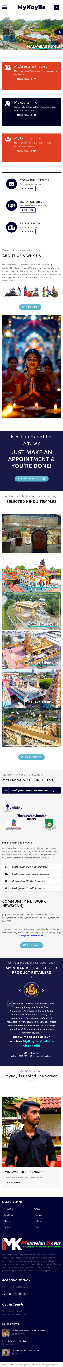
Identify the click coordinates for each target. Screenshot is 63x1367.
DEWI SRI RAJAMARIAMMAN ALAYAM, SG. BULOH (31, 651)
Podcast (8, 1227)
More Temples (33, 757)
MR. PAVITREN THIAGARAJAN (25, 1171)
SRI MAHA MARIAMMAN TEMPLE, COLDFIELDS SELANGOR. (31, 612)
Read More (27, 188)
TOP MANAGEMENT (14, 1182)
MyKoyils (31, 7)
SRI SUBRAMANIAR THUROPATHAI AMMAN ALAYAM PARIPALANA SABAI (31, 690)
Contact (37, 1227)
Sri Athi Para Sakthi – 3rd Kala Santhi (28, 1331)
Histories (38, 1215)
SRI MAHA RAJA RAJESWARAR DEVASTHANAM (31, 729)
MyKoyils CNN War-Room (31, 936)
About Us (8, 1209)
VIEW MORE (32, 307)
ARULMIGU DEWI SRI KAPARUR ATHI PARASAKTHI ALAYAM (31, 574)
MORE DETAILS (24, 79)
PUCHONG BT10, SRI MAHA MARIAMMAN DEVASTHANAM (31, 535)
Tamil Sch (8, 1215)
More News (33, 945)
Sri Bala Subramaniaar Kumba (25, 1350)
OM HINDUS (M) (31, 1053)
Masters (8, 1221)
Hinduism (38, 1221)
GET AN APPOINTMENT (29, 479)
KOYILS (37, 1209)
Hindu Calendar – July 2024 (14, 1341)
